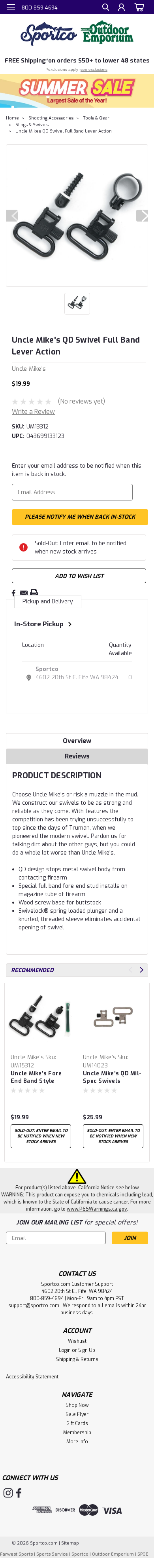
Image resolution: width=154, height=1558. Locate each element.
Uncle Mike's (27, 1057)
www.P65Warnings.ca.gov (97, 1209)
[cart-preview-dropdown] (138, 6)
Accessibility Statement (32, 1377)
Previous (12, 216)
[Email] (24, 593)
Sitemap (70, 1543)
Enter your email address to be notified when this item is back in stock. (76, 470)
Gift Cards (77, 1423)
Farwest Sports (16, 1554)
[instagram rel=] (8, 1493)
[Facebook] (13, 593)
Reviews (77, 756)
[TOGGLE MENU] (11, 7)
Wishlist (77, 1341)
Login (65, 1350)
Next (142, 216)
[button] (77, 91)
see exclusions (94, 69)
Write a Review (33, 412)
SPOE (142, 1554)
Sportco (47, 669)
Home (12, 118)
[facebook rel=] (19, 1493)
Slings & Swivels (32, 125)
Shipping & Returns (77, 1359)
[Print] (34, 593)
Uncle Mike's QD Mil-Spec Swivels (112, 1077)
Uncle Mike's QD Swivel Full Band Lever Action (63, 131)
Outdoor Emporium (113, 1554)
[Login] (121, 8)
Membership (77, 1432)
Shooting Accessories (50, 118)
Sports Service (52, 1554)
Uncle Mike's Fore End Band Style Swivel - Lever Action (36, 1078)
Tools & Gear (96, 118)
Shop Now (77, 1405)
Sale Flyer (77, 1414)
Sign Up (86, 1350)
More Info (77, 1442)
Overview (77, 741)
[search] (106, 8)
